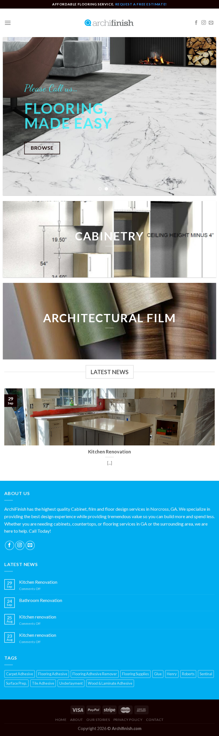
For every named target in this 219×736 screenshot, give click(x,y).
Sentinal (206, 674)
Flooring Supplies (135, 674)
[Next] (205, 116)
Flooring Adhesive (52, 674)
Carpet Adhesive (19, 674)
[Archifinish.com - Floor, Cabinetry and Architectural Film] (109, 23)
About (76, 719)
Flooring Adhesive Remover (94, 674)
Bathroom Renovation (40, 600)
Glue (158, 674)
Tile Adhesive (43, 683)
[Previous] (14, 116)
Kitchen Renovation (38, 582)
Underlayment (71, 683)
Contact (155, 719)
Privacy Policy (128, 719)
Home (60, 719)
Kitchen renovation (37, 616)
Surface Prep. (16, 683)
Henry (172, 674)
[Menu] (7, 23)
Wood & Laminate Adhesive (110, 683)
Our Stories (98, 719)
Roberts (188, 674)
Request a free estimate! (141, 4)
